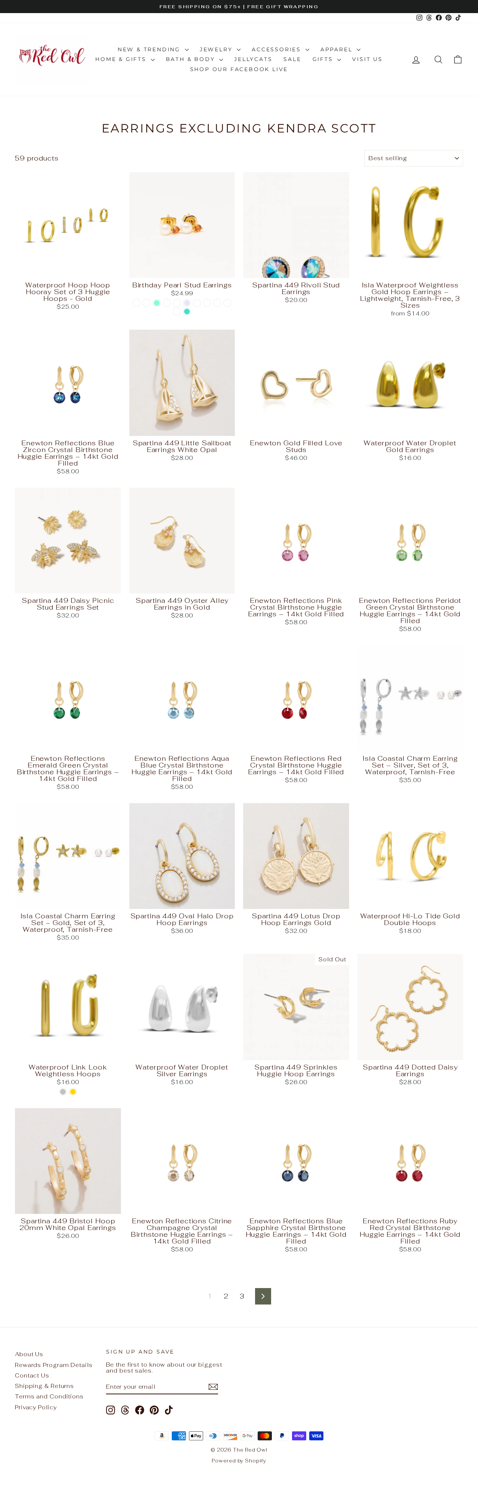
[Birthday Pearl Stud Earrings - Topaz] (176, 311)
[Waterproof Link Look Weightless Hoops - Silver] (62, 1091)
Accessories (278, 49)
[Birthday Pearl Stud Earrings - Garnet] (136, 302)
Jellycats (253, 59)
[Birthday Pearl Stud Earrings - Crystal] (166, 302)
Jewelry (217, 49)
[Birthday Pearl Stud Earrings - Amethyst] (146, 302)
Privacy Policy (36, 1407)
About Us (29, 1354)
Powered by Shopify (239, 1461)
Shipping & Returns (44, 1385)
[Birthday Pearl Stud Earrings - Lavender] (186, 302)
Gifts (324, 59)
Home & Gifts (122, 59)
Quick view (68, 270)
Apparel (337, 49)
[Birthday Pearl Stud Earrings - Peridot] (207, 302)
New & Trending (150, 49)
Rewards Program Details (54, 1365)
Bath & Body (192, 59)
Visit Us (367, 59)
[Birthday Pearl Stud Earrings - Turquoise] (186, 311)
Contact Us (32, 1375)
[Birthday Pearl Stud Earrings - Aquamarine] (156, 302)
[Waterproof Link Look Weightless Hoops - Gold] (73, 1091)
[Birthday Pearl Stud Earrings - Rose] (227, 302)
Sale (292, 59)
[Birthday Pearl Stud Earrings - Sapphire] (217, 302)
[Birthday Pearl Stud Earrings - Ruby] (197, 302)
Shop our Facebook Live (239, 69)
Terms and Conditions (49, 1396)
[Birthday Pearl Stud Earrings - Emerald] (176, 302)
